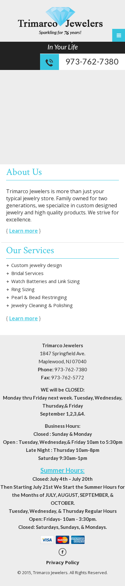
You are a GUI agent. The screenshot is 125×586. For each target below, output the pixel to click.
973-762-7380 (92, 61)
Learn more (23, 230)
